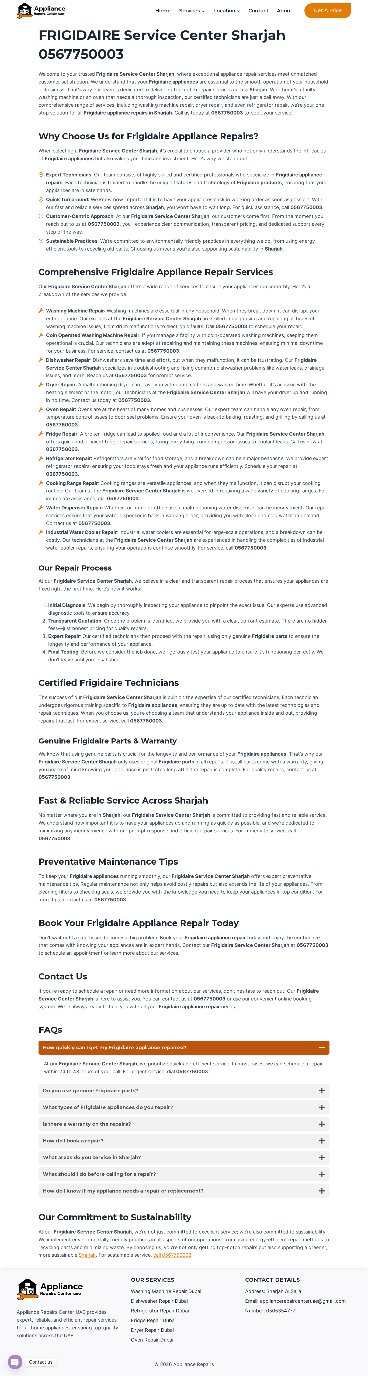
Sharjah (87, 1255)
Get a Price (328, 10)
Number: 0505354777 (270, 1311)
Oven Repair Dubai (152, 1340)
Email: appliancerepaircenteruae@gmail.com (295, 1301)
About (284, 11)
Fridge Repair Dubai (153, 1320)
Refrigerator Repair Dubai (160, 1311)
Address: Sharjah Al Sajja (273, 1291)
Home (163, 11)
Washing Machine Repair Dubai (166, 1291)
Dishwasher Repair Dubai (159, 1301)
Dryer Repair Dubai (152, 1330)
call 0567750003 (172, 1255)
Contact (258, 11)
